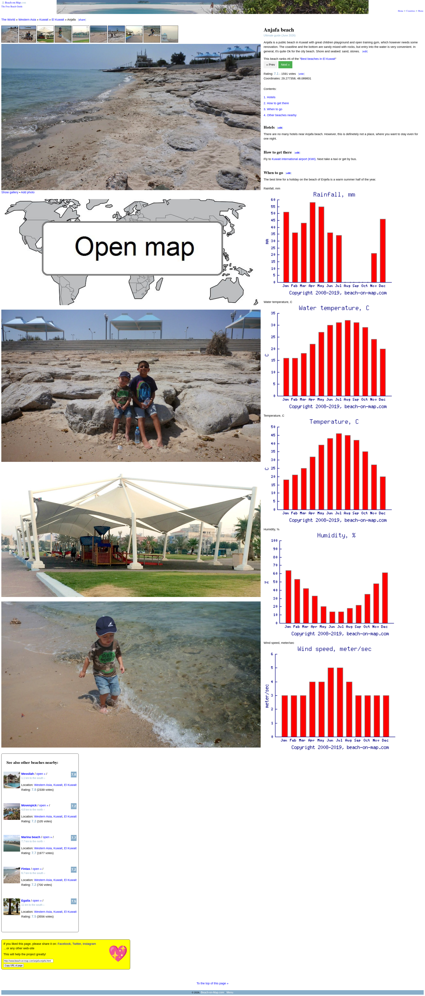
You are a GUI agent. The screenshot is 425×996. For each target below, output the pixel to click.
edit (365, 51)
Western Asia (27, 19)
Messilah (27, 773)
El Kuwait (58, 19)
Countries (410, 10)
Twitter (76, 943)
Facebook (64, 943)
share (82, 19)
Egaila (25, 900)
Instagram (89, 943)
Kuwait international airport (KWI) (294, 159)
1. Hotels (269, 97)
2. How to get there (276, 103)
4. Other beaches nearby (280, 115)
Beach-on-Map (13, 2)
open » (40, 773)
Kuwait (43, 19)
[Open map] (131, 304)
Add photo (28, 192)
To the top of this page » (212, 983)
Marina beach (30, 837)
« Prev (270, 64)
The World (8, 19)
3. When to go (273, 109)
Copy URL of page (13, 965)
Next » (285, 64)
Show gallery (9, 192)
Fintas (25, 869)
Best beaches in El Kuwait (318, 58)
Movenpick (29, 805)
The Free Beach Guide (11, 6)
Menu (420, 10)
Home (400, 10)
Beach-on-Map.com (212, 992)
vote (301, 73)
